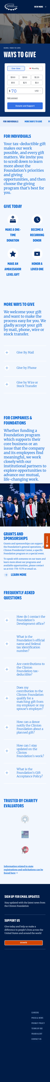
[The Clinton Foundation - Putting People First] (11, 6)
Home (6, 48)
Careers (35, 1013)
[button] (39, 7)
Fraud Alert (36, 1034)
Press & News (36, 1018)
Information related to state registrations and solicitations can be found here (23, 869)
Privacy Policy (36, 1023)
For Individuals (10, 121)
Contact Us (36, 1039)
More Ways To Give (33, 121)
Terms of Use (36, 1028)
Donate (23, 943)
